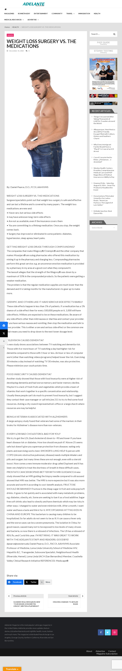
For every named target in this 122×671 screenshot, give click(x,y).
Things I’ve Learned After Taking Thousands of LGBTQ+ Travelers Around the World (104, 120)
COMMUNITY (57, 13)
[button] (103, 74)
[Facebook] (4, 325)
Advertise (100, 651)
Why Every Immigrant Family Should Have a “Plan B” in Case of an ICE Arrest (104, 147)
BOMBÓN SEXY (24, 13)
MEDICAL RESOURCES (13, 20)
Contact (112, 651)
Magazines (9, 13)
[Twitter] (4, 333)
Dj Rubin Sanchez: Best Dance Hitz (103, 212)
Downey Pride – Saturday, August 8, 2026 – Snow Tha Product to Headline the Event (104, 186)
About (89, 651)
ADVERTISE (32, 20)
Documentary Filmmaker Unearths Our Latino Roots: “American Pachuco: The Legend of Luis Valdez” (104, 200)
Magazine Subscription (107, 653)
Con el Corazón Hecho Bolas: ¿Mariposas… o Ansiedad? (103, 159)
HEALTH (97, 13)
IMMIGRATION (84, 13)
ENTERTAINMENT (41, 13)
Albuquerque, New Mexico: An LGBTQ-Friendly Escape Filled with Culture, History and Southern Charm (104, 134)
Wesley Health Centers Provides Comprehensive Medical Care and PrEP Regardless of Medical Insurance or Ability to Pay (104, 172)
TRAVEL (69, 13)
